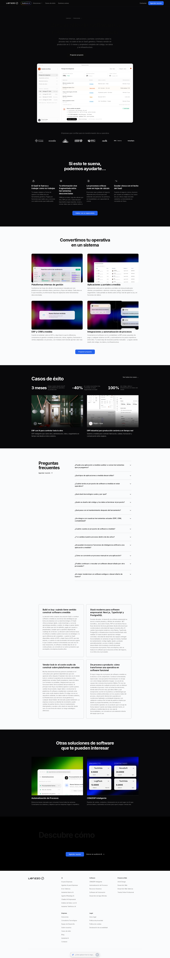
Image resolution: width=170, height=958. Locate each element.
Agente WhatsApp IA (67, 896)
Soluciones (37, 3)
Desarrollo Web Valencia (125, 889)
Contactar (143, 3)
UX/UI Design (122, 882)
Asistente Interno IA (67, 892)
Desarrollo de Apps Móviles (98, 896)
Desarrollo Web (122, 885)
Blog (62, 934)
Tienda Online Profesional (126, 892)
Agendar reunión (156, 3)
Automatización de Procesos (98, 885)
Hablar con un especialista (85, 213)
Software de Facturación (97, 892)
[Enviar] (97, 955)
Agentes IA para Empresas (69, 885)
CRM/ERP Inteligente (95, 882)
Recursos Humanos (95, 889)
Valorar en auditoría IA (94, 854)
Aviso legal (92, 917)
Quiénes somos (63, 3)
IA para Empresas (66, 882)
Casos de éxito (50, 3)
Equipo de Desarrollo (68, 924)
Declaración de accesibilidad (98, 927)
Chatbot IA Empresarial (68, 899)
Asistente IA (65, 938)
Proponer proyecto (76, 55)
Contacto (64, 941)
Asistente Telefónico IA (68, 906)
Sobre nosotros (66, 927)
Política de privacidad (96, 920)
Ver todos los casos (131, 377)
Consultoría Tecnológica (69, 920)
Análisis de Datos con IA (69, 903)
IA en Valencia (65, 889)
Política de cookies (95, 924)
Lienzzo (68, 18)
